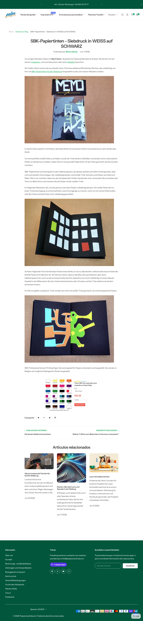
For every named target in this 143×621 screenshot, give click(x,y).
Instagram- (36, 62)
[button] (41, 4)
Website (71, 62)
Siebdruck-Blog (21, 32)
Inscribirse (130, 566)
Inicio (11, 32)
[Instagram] (52, 571)
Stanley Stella (11, 589)
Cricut (8, 593)
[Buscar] (122, 14)
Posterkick (9, 597)
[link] (38, 417)
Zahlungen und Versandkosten (18, 568)
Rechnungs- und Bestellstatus (18, 564)
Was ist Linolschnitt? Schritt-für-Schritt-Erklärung (37, 474)
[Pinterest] (69, 571)
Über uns (9, 555)
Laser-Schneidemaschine (99, 477)
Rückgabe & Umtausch (15, 572)
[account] (127, 14)
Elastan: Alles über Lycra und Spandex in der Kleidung (68, 488)
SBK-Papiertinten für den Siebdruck (47, 71)
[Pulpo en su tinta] (10, 14)
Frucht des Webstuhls (14, 584)
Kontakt (8, 559)
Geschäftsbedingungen (15, 580)
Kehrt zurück (10, 576)
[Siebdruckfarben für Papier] (71, 395)
